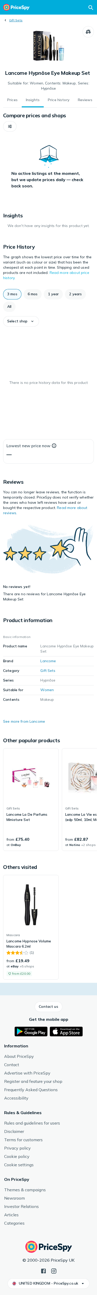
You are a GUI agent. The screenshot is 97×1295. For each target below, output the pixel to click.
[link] (31, 799)
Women (47, 690)
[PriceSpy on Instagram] (54, 1270)
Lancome (48, 661)
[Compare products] (88, 32)
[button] (10, 126)
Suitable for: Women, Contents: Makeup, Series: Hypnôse (48, 86)
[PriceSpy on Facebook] (43, 1270)
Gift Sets (16, 20)
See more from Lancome (24, 721)
